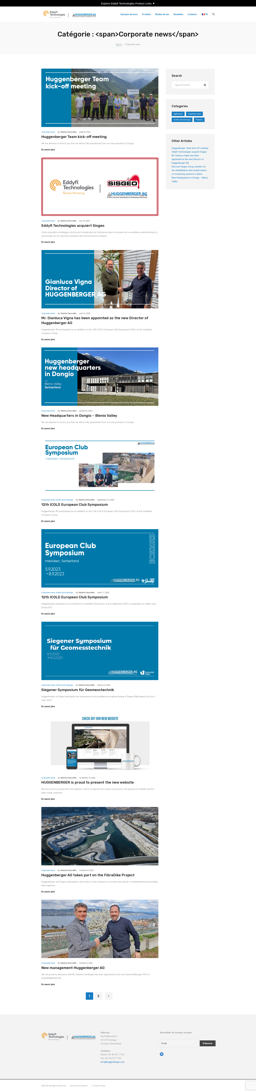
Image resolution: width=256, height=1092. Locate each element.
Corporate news (48, 132)
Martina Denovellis (68, 132)
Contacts (192, 14)
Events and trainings (64, 500)
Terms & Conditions (79, 1086)
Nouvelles (178, 14)
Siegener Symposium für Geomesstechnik (77, 690)
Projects (199, 120)
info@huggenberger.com (113, 1062)
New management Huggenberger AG (73, 968)
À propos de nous (129, 14)
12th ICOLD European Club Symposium (74, 505)
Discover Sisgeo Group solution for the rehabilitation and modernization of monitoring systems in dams (189, 170)
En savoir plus (48, 149)
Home (118, 44)
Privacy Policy (99, 1086)
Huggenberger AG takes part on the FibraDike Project (88, 875)
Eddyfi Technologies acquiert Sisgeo (72, 226)
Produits (146, 14)
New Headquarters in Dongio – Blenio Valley (79, 416)
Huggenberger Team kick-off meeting (74, 137)
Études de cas (162, 14)
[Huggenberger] (70, 14)
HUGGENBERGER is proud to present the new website (87, 782)
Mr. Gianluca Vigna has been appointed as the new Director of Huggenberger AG (188, 159)
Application (178, 114)
